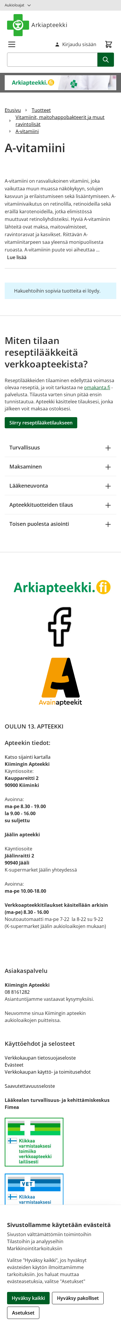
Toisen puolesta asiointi (39, 523)
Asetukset (23, 1313)
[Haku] (106, 60)
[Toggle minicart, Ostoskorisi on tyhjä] (108, 44)
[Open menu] (11, 44)
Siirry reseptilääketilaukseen (41, 422)
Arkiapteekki (49, 25)
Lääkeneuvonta (28, 485)
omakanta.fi (97, 387)
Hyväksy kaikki (28, 1298)
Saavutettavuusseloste (30, 1086)
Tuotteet (41, 110)
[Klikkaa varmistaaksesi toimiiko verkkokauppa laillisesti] (60, 1142)
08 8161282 (17, 992)
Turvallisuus (24, 447)
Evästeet (14, 1065)
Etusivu (13, 110)
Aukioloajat (14, 5)
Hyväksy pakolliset (78, 1298)
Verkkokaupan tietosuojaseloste (40, 1058)
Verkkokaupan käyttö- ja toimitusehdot (48, 1072)
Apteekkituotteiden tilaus (41, 504)
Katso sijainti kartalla (28, 757)
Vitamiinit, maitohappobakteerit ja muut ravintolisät (60, 120)
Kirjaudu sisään (79, 44)
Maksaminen (25, 466)
